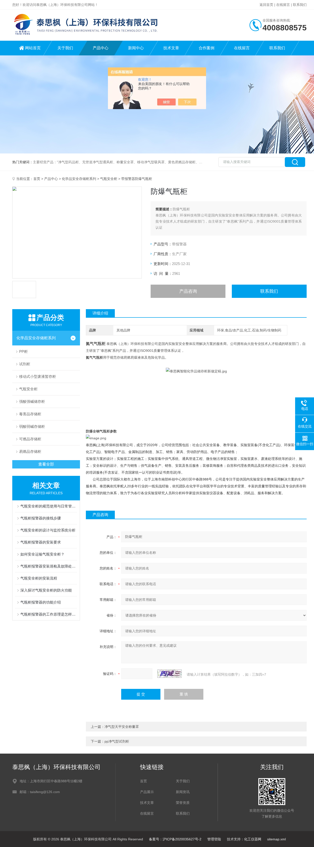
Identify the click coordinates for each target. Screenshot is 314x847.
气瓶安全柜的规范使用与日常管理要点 (48, 506)
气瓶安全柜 (108, 179)
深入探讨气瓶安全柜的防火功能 (46, 590)
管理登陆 (214, 839)
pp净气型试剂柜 (117, 741)
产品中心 (100, 48)
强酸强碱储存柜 (32, 401)
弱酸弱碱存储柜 (32, 426)
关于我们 (65, 48)
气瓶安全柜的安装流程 (38, 578)
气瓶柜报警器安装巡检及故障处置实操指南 (48, 566)
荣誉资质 (183, 803)
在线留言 (283, 5)
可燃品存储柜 (30, 439)
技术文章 (171, 48)
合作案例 (206, 48)
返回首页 (266, 5)
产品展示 (147, 792)
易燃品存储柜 (30, 451)
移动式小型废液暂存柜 (37, 376)
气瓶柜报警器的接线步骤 (40, 518)
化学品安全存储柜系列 (79, 179)
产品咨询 (188, 291)
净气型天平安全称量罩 (122, 727)
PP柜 (23, 351)
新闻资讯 (183, 792)
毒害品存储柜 (30, 414)
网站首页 (33, 48)
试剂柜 (24, 364)
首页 (36, 179)
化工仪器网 (252, 839)
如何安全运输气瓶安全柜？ (42, 554)
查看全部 (46, 464)
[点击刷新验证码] (169, 674)
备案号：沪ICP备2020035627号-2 (175, 839)
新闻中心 (136, 48)
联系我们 (300, 5)
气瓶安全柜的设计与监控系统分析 (48, 530)
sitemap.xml (276, 839)
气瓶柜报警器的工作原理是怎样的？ (48, 614)
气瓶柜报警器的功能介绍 (40, 602)
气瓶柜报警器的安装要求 (40, 542)
